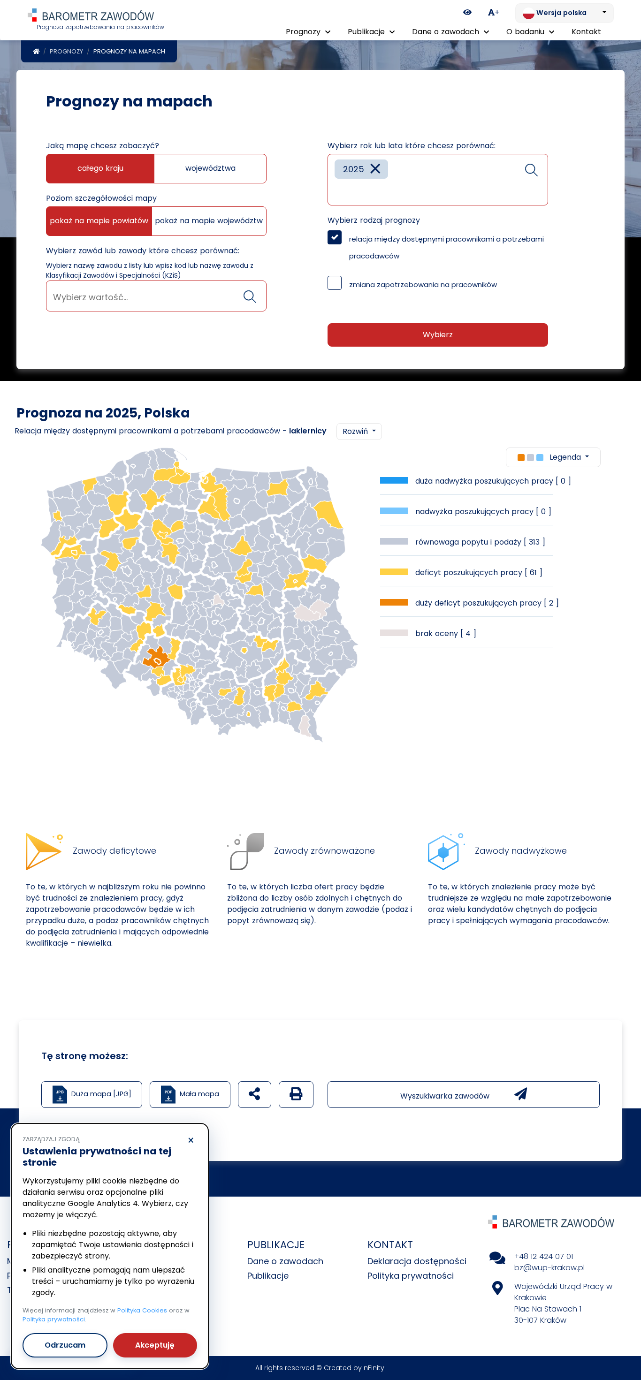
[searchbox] (156, 297)
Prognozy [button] (304, 31)
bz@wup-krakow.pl (549, 1267)
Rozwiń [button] (356, 431)
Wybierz (438, 334)
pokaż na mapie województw (209, 220)
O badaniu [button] (526, 31)
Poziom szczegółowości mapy (101, 198)
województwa (210, 168)
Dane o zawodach (285, 1261)
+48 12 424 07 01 (543, 1256)
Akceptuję (155, 1345)
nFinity (374, 1367)
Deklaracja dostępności (416, 1261)
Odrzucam (65, 1345)
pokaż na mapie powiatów (99, 220)
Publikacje (268, 1275)
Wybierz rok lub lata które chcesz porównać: (412, 145)
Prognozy (66, 51)
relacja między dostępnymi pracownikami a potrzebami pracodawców (446, 247)
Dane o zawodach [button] (446, 31)
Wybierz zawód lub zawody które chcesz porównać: (142, 250)
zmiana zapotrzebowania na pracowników (423, 284)
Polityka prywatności (410, 1275)
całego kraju (100, 168)
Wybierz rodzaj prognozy (374, 220)
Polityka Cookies (142, 1310)
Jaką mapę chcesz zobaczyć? (102, 145)
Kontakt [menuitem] (586, 31)
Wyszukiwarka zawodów (446, 1096)
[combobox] (156, 296)
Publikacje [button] (367, 31)
